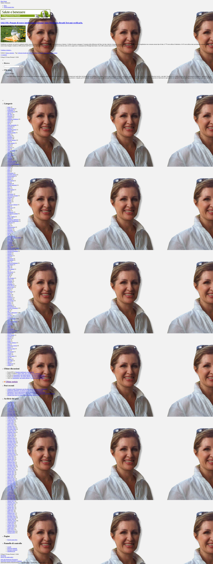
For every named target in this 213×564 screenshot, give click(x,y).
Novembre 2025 (11, 415)
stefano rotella (11, 332)
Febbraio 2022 (11, 462)
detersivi (9, 177)
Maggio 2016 (10, 526)
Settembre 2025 (11, 418)
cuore (8, 168)
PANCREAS (10, 285)
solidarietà (10, 324)
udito (8, 350)
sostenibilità (10, 329)
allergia (9, 113)
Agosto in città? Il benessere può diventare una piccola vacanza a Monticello (27, 389)
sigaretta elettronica (12, 321)
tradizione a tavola (12, 345)
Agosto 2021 (10, 471)
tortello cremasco (11, 342)
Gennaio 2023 (11, 453)
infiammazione (11, 227)
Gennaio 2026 (11, 412)
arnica (8, 122)
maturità (9, 252)
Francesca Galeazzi (12, 204)
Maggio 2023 (10, 451)
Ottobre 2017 (10, 501)
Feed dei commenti (12, 550)
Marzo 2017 (10, 511)
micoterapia (10, 260)
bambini (9, 131)
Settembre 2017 (11, 502)
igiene (8, 225)
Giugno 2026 (10, 405)
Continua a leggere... (6, 50)
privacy (9, 302)
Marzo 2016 (10, 529)
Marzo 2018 (10, 493)
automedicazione (11, 129)
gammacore (10, 212)
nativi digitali (10, 269)
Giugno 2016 (10, 525)
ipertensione (10, 231)
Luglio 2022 (10, 456)
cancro (9, 144)
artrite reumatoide (11, 125)
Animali (9, 117)
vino (8, 357)
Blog (5, 5)
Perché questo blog (9, 7)
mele (8, 257)
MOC (8, 261)
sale (8, 311)
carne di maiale (11, 150)
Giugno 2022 (10, 457)
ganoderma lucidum (12, 213)
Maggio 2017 (10, 508)
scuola (9, 317)
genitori (9, 218)
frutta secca (10, 207)
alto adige (9, 114)
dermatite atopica (11, 174)
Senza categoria (10, 53)
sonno (8, 326)
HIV (8, 224)
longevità (9, 239)
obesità (9, 273)
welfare (9, 365)
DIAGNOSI (10, 180)
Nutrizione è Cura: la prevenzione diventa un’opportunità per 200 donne (26, 392)
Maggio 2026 (10, 406)
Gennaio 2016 (11, 532)
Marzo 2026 (10, 409)
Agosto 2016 (10, 522)
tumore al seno (11, 348)
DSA (8, 192)
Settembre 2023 (11, 445)
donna (9, 188)
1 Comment (4, 55)
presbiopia (10, 297)
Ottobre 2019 (10, 486)
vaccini (9, 353)
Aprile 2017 (10, 510)
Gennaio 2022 (11, 463)
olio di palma (10, 278)
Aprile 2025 (10, 423)
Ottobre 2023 (10, 444)
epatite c (9, 198)
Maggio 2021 (10, 474)
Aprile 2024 (10, 436)
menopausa (10, 258)
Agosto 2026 (10, 402)
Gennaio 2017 (11, 514)
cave (8, 152)
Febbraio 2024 (11, 438)
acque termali (10, 108)
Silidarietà (10, 323)
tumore (9, 347)
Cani (8, 146)
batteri (9, 134)
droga (8, 191)
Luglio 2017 (10, 505)
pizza (8, 293)
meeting (9, 254)
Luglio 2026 (10, 403)
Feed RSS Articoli (5, 561)
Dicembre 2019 (11, 483)
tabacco (9, 338)
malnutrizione (10, 249)
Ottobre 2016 (10, 519)
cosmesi (9, 165)
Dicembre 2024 (11, 427)
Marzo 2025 (10, 424)
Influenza (9, 228)
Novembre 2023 (11, 442)
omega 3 (9, 279)
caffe (8, 141)
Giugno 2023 (10, 450)
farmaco (9, 201)
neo (8, 270)
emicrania (9, 197)
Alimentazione (11, 111)
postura (9, 296)
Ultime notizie (12, 382)
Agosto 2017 (10, 504)
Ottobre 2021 (10, 468)
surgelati (9, 336)
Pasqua (9, 288)
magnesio (9, 243)
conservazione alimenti (13, 164)
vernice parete (11, 356)
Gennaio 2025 (11, 426)
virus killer (10, 360)
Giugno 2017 (10, 507)
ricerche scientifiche (12, 308)
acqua (8, 107)
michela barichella (38, 53)
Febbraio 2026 (11, 411)
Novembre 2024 (11, 429)
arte (8, 123)
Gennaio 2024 (11, 439)
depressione (10, 173)
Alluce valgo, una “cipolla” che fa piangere (28, 373)
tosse (8, 344)
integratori (10, 230)
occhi (8, 275)
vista (8, 362)
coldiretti (9, 159)
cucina (9, 167)
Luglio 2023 (10, 448)
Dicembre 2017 (11, 498)
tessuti (9, 341)
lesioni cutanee (11, 236)
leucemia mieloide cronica (14, 237)
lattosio (31, 53)
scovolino (9, 315)
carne (8, 149)
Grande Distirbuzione (13, 221)
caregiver (9, 147)
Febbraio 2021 (11, 478)
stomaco (9, 333)
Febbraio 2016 (11, 531)
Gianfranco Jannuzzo (12, 219)
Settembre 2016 (11, 520)
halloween (10, 222)
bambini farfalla (11, 132)
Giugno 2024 (10, 435)
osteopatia (10, 284)
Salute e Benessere (12, 312)
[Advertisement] (16, 90)
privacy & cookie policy (7, 557)
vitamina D (10, 363)
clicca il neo (10, 155)
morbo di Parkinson (12, 263)
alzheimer (9, 116)
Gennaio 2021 (11, 480)
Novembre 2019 (11, 484)
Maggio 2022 (10, 459)
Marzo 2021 (10, 477)
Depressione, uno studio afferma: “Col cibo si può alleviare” (29, 375)
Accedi (9, 547)
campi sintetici (11, 143)
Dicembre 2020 (11, 481)
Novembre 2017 (11, 499)
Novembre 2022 (11, 454)
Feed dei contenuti (12, 548)
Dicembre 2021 (11, 465)
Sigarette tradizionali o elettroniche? (24, 372)
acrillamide (10, 110)
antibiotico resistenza (12, 119)
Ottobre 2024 (10, 430)
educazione (10, 194)
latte (8, 234)
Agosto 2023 (10, 447)
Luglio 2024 (10, 433)
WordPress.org (11, 551)
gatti (8, 215)
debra (8, 170)
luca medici (10, 240)
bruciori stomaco (11, 140)
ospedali (9, 282)
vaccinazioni (10, 351)
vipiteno (9, 359)
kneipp (9, 233)
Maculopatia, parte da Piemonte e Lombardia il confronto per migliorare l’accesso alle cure (31, 393)
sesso (8, 320)
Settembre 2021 (11, 469)
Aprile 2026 (10, 408)
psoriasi (9, 303)
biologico (9, 138)
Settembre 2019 (11, 487)
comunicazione (11, 162)
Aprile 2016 (10, 528)
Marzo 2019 (10, 490)
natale (8, 267)
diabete (9, 179)
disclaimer (3, 555)
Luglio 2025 (10, 420)
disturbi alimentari (12, 185)
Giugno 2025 (10, 421)
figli (8, 203)
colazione (9, 158)
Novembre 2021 (11, 466)
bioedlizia (9, 137)
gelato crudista (11, 216)
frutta (8, 206)
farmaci (9, 200)
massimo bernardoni (12, 251)
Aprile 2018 (10, 492)
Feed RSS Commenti (16, 561)
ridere (8, 309)
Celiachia (9, 153)
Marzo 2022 (10, 460)
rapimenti (9, 305)
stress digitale (10, 335)
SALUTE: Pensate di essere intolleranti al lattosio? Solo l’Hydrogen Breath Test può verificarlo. (42, 23)
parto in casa (10, 287)
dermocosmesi (11, 176)
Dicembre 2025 (11, 414)
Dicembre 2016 (11, 516)
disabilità (9, 183)
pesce (8, 290)
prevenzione (10, 300)
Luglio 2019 (10, 489)
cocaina (9, 156)
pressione (9, 299)
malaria (9, 246)
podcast (9, 294)
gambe (9, 210)
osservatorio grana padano (50, 53)
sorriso (9, 327)
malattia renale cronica (13, 248)
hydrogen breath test (23, 53)
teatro (8, 339)
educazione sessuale (12, 195)
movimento (10, 264)
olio (8, 276)
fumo (8, 209)
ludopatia (9, 242)
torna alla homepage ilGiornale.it (9, 559)
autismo (9, 128)
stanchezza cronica (12, 330)
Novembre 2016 (11, 517)
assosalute (10, 126)
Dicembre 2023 (11, 441)
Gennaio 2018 (11, 496)
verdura (9, 354)
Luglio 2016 (10, 523)
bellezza (9, 135)
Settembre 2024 (11, 432)
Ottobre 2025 (10, 417)
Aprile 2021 (10, 475)
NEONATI (10, 272)
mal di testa (10, 245)
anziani (9, 120)
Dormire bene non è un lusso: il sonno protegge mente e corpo (23, 395)
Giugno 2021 (10, 472)
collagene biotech (11, 161)
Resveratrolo (10, 306)
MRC (8, 266)
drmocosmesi (10, 189)
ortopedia (9, 281)
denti (8, 171)
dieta (8, 182)
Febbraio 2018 (11, 495)
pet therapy (10, 291)
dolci (8, 186)
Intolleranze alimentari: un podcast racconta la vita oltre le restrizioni (25, 390)
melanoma (10, 255)
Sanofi (9, 314)
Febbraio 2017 (11, 513)
